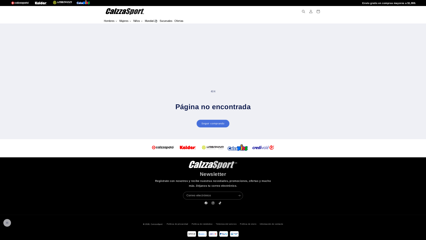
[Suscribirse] (239, 196)
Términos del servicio (226, 224)
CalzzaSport (157, 224)
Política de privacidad (177, 224)
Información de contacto (271, 224)
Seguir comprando (213, 123)
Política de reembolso (202, 224)
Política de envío (248, 224)
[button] (303, 11)
